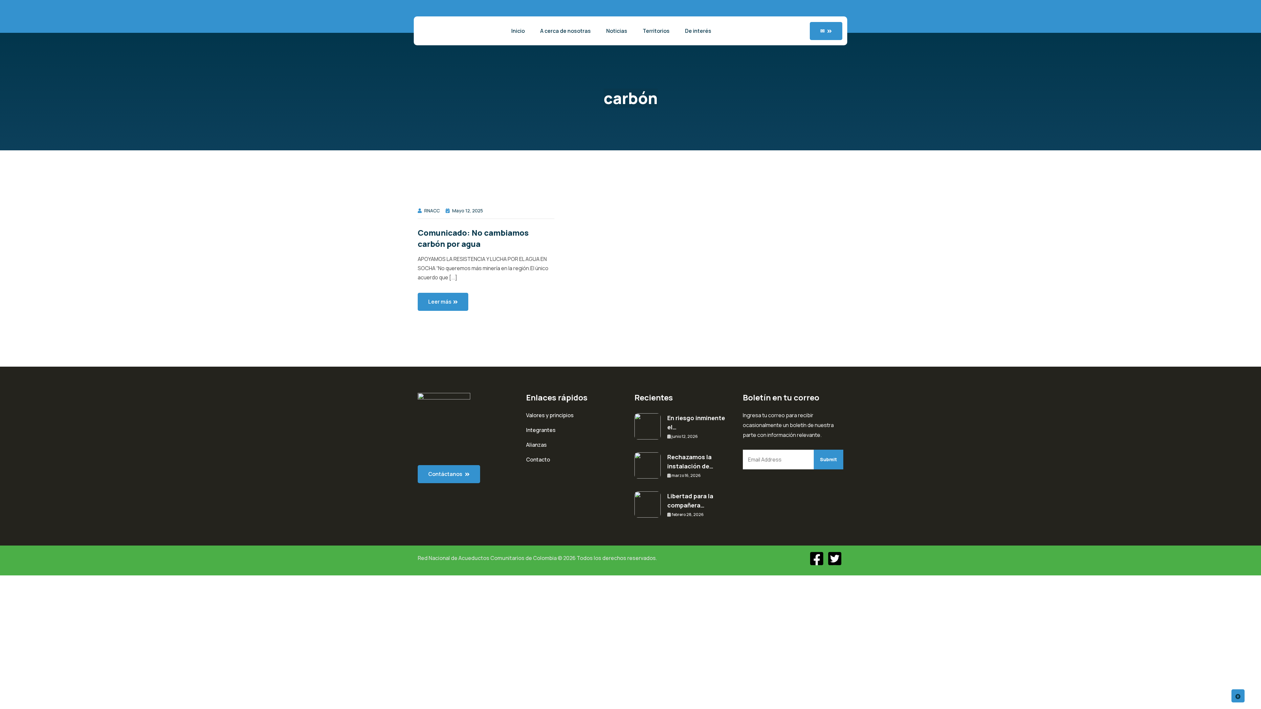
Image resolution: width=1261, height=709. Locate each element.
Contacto (538, 459)
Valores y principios (550, 415)
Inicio (518, 30)
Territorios (656, 30)
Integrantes (541, 430)
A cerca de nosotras (565, 30)
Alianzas (536, 444)
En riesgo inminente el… (696, 422)
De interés (698, 30)
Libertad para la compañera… (690, 500)
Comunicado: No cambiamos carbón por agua (473, 238)
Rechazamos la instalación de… (690, 461)
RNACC (432, 210)
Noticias (616, 30)
